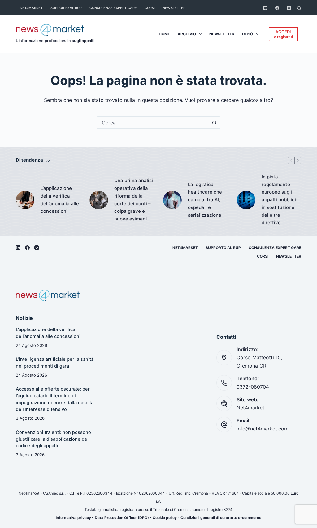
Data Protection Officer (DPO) (122, 517)
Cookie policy (165, 517)
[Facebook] (277, 8)
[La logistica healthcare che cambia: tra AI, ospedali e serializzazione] (172, 200)
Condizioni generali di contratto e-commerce (220, 517)
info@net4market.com (263, 428)
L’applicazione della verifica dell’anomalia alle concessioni (60, 199)
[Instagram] (289, 8)
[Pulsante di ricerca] (214, 122)
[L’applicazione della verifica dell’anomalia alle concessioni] (25, 200)
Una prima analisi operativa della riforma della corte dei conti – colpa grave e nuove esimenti (133, 199)
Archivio (187, 34)
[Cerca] (299, 8)
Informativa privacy (73, 517)
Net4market (31, 8)
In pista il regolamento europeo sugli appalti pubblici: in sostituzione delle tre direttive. (279, 200)
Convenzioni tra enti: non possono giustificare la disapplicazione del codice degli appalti (53, 439)
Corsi (150, 8)
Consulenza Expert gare (113, 8)
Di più (247, 34)
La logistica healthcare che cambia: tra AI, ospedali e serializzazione (205, 199)
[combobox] (153, 122)
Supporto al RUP (66, 8)
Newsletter (174, 8)
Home (164, 34)
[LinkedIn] (265, 8)
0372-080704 (253, 387)
